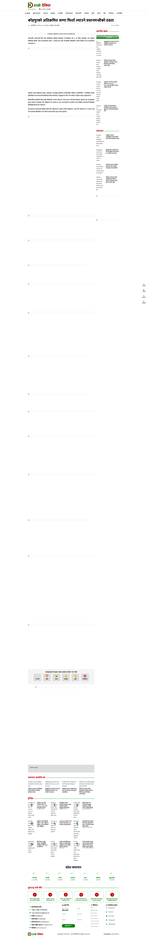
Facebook (111, 908)
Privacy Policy (94, 913)
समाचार (45, 13)
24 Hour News (94, 916)
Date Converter (94, 918)
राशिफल (111, 13)
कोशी (60, 879)
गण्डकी (47, 879)
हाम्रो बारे (67, 926)
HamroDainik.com (41, 928)
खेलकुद (53, 13)
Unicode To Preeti (95, 924)
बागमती (34, 879)
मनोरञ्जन (86, 13)
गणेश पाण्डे (109, 37)
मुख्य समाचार (36, 13)
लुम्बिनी (98, 879)
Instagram (111, 920)
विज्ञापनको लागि (94, 910)
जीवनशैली (78, 13)
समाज (99, 13)
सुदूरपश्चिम (112, 879)
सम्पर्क (92, 908)
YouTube (111, 916)
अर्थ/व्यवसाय (69, 13)
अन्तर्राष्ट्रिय (119, 13)
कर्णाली (72, 879)
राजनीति (60, 13)
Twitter (110, 912)
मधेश (85, 879)
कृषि (93, 13)
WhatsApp (111, 924)
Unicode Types (94, 926)
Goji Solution (115, 934)
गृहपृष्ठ (28, 13)
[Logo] (39, 5)
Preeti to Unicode (95, 921)
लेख (104, 13)
